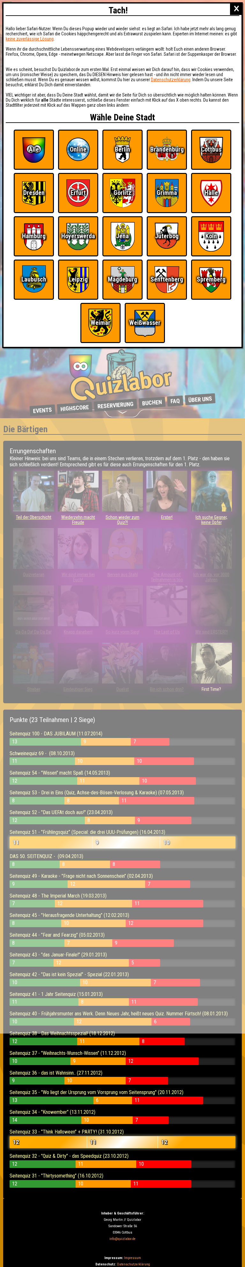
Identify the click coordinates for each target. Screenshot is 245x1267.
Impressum (132, 1258)
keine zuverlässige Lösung (30, 38)
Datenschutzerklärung (133, 1264)
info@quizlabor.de (122, 1239)
